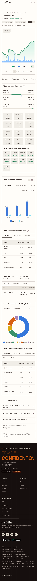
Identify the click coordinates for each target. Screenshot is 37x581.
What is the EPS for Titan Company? (15, 420)
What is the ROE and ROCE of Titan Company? (14, 427)
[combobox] (7, 31)
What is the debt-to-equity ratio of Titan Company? (16, 435)
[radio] (6, 71)
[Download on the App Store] (6, 540)
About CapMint (6, 575)
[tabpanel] (18, 207)
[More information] (24, 86)
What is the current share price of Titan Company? (16, 406)
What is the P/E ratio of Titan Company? (16, 413)
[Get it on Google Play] (16, 540)
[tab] (8, 185)
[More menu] (34, 2)
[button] (9, 368)
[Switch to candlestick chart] (32, 66)
